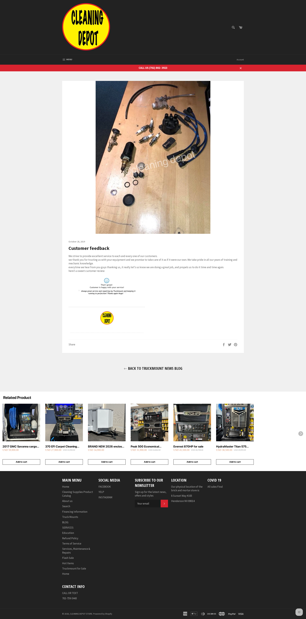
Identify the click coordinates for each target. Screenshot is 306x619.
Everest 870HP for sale (188, 446)
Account (240, 59)
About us (67, 501)
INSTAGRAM (105, 497)
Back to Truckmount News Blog (154, 368)
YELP (101, 492)
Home (65, 486)
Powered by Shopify (102, 613)
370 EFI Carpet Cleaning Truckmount (61, 446)
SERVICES (67, 527)
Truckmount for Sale (74, 568)
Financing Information (74, 511)
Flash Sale (68, 558)
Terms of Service (71, 543)
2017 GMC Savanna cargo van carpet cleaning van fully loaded (21, 446)
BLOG (65, 522)
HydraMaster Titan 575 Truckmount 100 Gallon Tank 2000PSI (234, 446)
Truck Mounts (70, 517)
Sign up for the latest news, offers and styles (150, 493)
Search (66, 506)
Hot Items (68, 563)
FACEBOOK (104, 486)
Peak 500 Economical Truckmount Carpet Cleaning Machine (149, 446)
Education (68, 533)
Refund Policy (70, 538)
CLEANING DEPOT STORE (81, 613)
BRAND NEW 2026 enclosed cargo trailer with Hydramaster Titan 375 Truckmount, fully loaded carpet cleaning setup (106, 446)
